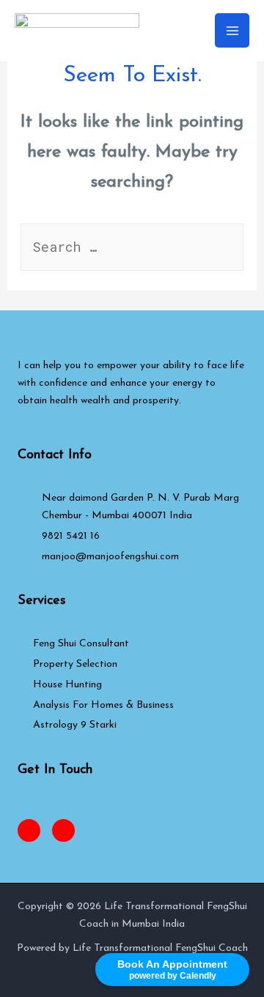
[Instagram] (29, 830)
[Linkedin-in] (63, 830)
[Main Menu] (232, 30)
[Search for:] (132, 248)
